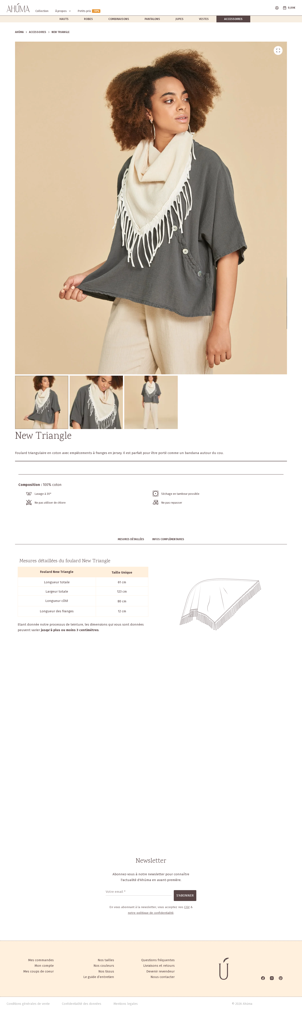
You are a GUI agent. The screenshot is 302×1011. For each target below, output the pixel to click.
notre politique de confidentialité (151, 913)
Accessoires (233, 19)
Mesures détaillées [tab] (131, 539)
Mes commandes (41, 960)
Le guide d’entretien (98, 977)
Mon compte (44, 966)
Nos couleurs (104, 966)
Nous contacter (163, 977)
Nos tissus (106, 971)
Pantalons (152, 19)
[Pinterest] (281, 978)
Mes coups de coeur (38, 971)
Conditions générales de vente (28, 1004)
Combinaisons (118, 19)
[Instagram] (272, 978)
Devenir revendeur (160, 971)
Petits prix (88, 11)
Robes (88, 19)
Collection (41, 11)
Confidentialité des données (81, 1004)
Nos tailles (106, 960)
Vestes (204, 19)
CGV (187, 907)
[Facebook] (263, 978)
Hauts (64, 19)
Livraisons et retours (159, 966)
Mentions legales (125, 1004)
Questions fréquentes (158, 960)
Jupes (179, 19)
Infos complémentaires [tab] (168, 539)
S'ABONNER (185, 895)
